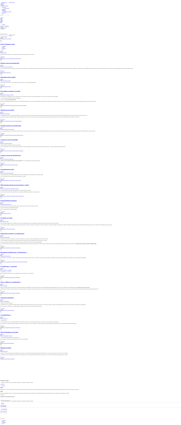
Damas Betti (2, 121)
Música (20, 58)
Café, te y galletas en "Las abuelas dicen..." (10, 282)
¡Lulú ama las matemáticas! (7, 297)
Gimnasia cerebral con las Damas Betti (9, 63)
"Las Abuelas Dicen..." (5, 315)
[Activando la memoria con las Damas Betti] (7, 129)
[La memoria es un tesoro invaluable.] (6, 143)
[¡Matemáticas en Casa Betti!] (4, 113)
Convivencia (8, 261)
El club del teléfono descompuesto (8, 200)
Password (10, 35)
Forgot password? (8, 38)
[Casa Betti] (4, 5)
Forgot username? (3, 38)
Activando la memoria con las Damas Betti (10, 125)
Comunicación (18, 105)
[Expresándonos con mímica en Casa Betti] (6, 94)
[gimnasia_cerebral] (3, 52)
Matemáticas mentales (5, 347)
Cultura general (2, 247)
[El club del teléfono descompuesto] (5, 204)
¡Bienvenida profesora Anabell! (8, 77)
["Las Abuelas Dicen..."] (4, 318)
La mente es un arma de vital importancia (10, 155)
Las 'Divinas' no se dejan (6, 218)
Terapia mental (8, 72)
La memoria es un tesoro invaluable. (9, 139)
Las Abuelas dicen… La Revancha (8, 266)
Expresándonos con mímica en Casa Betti (10, 91)
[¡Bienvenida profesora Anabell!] (5, 80)
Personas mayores (3, 135)
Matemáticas (20, 121)
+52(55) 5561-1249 (4, 2)
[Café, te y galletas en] (3, 285)
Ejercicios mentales (3, 58)
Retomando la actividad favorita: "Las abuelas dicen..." (13, 252)
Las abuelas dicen (17, 247)
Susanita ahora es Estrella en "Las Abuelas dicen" (12, 233)
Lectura (9, 180)
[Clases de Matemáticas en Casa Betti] (6, 335)
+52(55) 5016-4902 (11, 2)
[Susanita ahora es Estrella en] (5, 237)
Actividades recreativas (15, 58)
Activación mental (9, 58)
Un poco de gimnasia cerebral (7, 44)
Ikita (6, 412)
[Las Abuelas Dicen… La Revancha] (6, 270)
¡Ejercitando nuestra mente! (7, 169)
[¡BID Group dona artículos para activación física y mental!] (9, 188)
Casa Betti (1, 51)
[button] (4, 7)
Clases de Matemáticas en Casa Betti (9, 332)
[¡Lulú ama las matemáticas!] (4, 301)
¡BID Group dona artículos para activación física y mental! (14, 185)
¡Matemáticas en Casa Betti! (7, 110)
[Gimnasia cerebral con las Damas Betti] (6, 66)
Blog (1, 128)
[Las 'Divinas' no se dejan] (4, 221)
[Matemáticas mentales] (4, 351)
